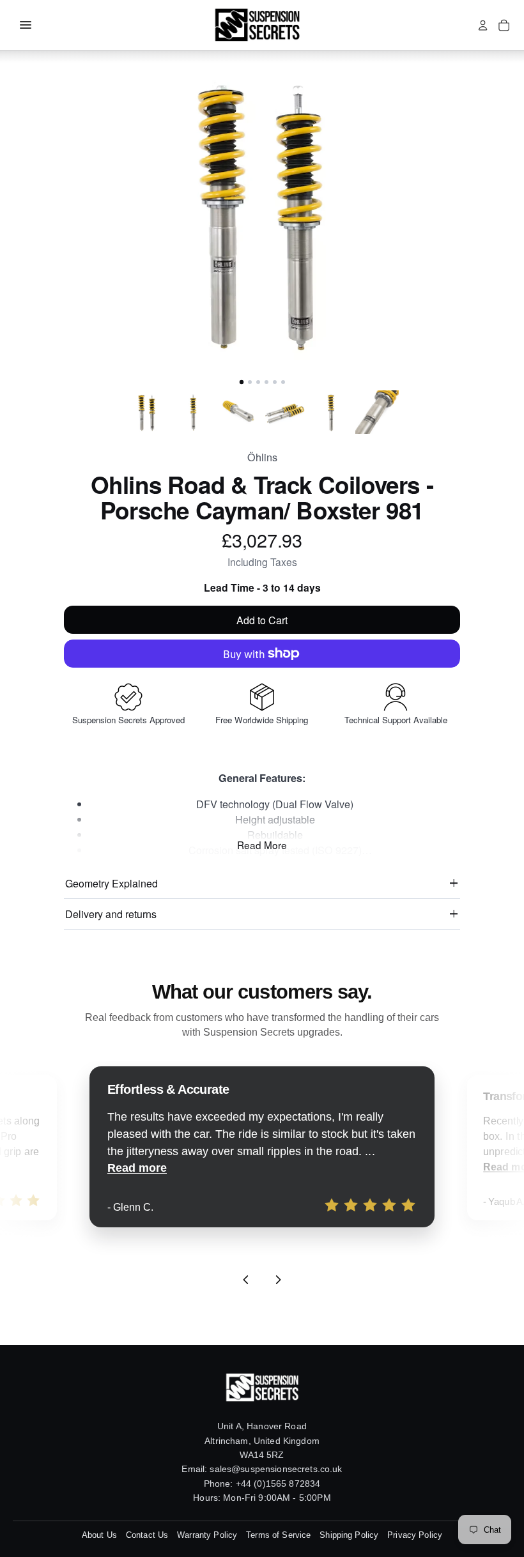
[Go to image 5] (275, 382)
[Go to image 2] (250, 382)
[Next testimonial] (277, 1279)
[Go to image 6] (283, 382)
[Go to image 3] (258, 382)
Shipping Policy (349, 1535)
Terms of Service (278, 1535)
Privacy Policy (414, 1535)
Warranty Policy (207, 1535)
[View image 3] (239, 412)
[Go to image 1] (241, 382)
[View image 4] (285, 412)
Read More (262, 845)
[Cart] (504, 25)
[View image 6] (377, 412)
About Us (99, 1535)
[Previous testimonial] (246, 1279)
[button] (262, 212)
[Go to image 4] (266, 382)
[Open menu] (25, 25)
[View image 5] (331, 412)
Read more (137, 1168)
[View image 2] (193, 412)
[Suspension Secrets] (257, 25)
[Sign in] (482, 25)
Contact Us (147, 1535)
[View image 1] (147, 412)
